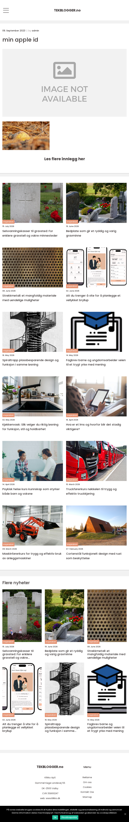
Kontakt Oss (87, 792)
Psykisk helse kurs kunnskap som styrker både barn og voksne (31, 491)
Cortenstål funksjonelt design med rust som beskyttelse (94, 556)
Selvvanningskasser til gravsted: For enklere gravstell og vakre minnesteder (30, 233)
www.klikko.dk (53, 798)
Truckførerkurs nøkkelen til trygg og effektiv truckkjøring (91, 491)
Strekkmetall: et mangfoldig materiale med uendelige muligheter (29, 298)
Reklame (87, 777)
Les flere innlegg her (64, 159)
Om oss (87, 782)
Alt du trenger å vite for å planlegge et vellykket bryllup (93, 298)
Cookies (87, 787)
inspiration (8, 221)
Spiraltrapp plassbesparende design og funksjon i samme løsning (30, 362)
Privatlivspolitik (69, 817)
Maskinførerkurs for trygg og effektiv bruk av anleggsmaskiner (32, 556)
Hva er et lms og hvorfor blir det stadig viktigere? (93, 427)
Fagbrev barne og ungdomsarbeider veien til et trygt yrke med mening (96, 362)
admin (35, 31)
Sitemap (87, 797)
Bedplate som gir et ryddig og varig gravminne (91, 233)
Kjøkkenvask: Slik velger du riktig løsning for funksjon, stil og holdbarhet (30, 427)
